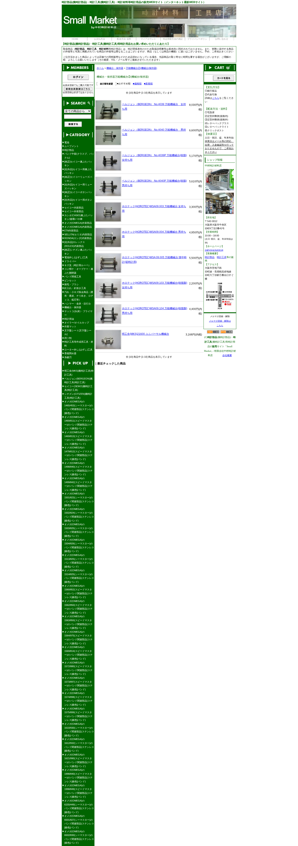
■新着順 (148, 83)
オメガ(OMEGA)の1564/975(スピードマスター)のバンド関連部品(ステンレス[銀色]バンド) (78, 638)
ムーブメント (71, 146)
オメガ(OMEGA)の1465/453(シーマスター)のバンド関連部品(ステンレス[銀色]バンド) (79, 407)
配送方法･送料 (124, 39)
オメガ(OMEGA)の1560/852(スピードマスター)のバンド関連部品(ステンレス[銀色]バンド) (78, 592)
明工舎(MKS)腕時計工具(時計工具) (79, 372)
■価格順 (137, 83)
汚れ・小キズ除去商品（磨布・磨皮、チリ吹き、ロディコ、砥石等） (78, 296)
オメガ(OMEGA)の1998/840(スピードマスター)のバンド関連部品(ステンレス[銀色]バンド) (78, 776)
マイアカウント (148, 39)
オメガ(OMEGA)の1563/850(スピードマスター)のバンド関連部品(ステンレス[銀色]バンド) (78, 622)
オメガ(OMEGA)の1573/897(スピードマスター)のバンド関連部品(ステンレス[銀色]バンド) (78, 684)
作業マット (70, 326)
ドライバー (70, 261)
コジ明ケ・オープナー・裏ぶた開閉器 (78, 271)
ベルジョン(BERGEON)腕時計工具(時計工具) (78, 380)
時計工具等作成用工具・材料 (78, 343)
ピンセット (70, 280)
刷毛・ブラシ (71, 284)
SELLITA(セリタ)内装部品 (78, 234)
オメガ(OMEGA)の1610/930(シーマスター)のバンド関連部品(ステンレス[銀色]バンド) (79, 730)
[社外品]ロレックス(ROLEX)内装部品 (74, 244)
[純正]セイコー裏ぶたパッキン (78, 163)
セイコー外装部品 (74, 211)
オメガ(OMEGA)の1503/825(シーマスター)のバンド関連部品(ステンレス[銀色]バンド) (79, 530)
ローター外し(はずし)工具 (78, 349)
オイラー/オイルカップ (76, 322)
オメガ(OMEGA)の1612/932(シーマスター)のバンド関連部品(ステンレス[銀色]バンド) (79, 745)
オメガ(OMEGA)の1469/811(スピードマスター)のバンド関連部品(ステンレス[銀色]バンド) (78, 423)
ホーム (100, 68)
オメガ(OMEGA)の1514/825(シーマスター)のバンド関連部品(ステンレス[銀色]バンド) (79, 576)
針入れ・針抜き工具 (75, 288)
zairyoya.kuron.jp (214, 250)
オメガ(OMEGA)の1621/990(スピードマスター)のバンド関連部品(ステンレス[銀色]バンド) (78, 760)
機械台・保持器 (114, 68)
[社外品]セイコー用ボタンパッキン (78, 201)
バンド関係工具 (72, 276)
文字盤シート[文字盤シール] (77, 332)
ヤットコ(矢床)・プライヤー (78, 313)
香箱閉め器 (70, 353)
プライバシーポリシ (197, 39)
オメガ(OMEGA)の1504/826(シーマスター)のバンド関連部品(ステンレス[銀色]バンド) (79, 545)
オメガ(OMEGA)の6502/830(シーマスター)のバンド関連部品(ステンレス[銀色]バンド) (79, 837)
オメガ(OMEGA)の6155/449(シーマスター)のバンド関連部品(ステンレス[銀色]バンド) (79, 806)
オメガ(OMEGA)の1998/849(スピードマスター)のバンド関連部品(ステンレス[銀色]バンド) (78, 791)
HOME (75, 39)
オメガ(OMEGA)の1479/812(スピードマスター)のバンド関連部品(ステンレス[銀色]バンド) (78, 453)
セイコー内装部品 (74, 207)
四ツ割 (68, 338)
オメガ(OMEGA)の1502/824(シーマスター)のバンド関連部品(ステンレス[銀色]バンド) (79, 515)
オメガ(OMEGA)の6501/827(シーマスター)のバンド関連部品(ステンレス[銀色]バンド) (79, 822)
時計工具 (221, 257)
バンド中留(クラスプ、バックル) (79, 155)
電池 (66, 142)
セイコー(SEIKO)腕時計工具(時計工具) (78, 388)
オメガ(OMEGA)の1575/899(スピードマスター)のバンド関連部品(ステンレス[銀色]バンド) (78, 714)
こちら (215, 98)
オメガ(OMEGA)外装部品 (78, 223)
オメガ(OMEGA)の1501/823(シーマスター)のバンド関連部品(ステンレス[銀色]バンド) (79, 499)
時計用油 (69, 319)
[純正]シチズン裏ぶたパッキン (78, 251)
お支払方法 (99, 39)
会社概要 (227, 355)
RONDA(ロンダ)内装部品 (78, 238)
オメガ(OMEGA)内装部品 (78, 227)
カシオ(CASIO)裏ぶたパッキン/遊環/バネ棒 (78, 217)
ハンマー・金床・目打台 (77, 303)
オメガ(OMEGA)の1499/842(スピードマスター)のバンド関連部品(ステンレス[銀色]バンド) (78, 484)
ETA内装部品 (71, 230)
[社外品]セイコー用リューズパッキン (78, 186)
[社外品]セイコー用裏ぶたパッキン (78, 171)
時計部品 (69, 150)
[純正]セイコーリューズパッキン (78, 179)
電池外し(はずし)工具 (76, 257)
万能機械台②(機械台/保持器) (141, 68)
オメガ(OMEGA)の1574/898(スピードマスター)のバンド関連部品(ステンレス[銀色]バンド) (78, 699)
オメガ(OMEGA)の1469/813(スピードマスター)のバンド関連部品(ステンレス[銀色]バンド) (78, 438)
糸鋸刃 (68, 357)
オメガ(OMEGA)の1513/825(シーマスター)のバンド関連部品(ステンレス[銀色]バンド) (79, 561)
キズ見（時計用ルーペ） (77, 265)
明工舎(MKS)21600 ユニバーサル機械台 (145, 333)
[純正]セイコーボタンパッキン (78, 194)
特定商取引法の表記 (173, 39)
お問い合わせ (221, 39)
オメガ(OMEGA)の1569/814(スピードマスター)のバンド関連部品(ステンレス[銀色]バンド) (78, 653)
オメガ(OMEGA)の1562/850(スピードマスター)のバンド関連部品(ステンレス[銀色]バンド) (78, 607)
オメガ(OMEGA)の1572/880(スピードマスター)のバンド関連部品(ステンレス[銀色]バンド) (78, 668)
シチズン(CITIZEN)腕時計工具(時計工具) (78, 396)
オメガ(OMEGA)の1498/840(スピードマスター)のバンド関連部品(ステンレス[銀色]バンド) (78, 469)
